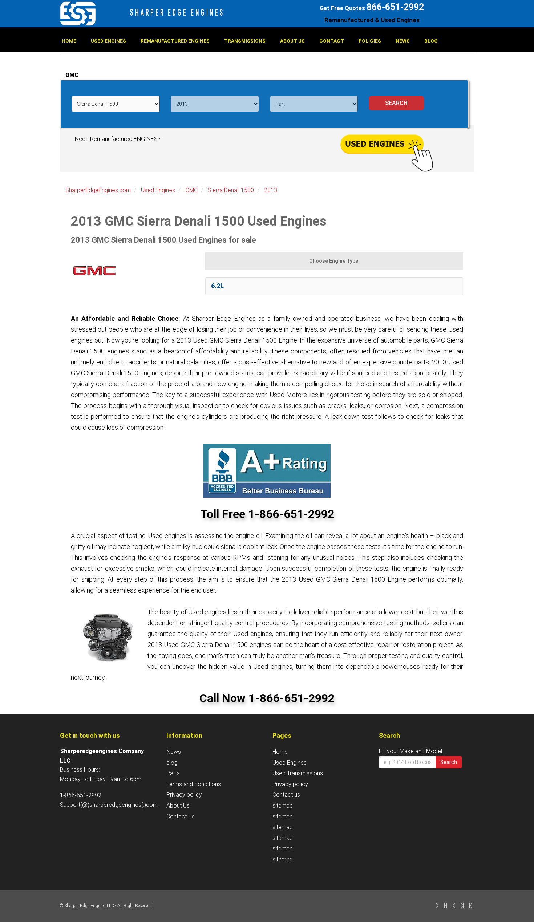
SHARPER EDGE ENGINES (177, 12)
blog (431, 41)
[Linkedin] (454, 906)
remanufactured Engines (175, 41)
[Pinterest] (462, 906)
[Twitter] (445, 906)
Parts (173, 773)
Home (69, 41)
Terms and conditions (193, 784)
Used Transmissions (297, 773)
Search (448, 762)
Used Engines (108, 41)
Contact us (286, 794)
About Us (292, 41)
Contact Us (180, 816)
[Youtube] (470, 906)
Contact (331, 41)
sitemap (282, 805)
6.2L (217, 286)
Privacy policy (184, 794)
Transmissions (245, 41)
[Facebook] (437, 906)
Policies (370, 41)
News (403, 41)
